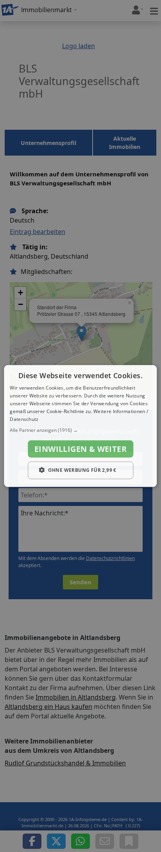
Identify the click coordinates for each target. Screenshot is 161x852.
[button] (80, 430)
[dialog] (80, 426)
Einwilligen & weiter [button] (80, 449)
